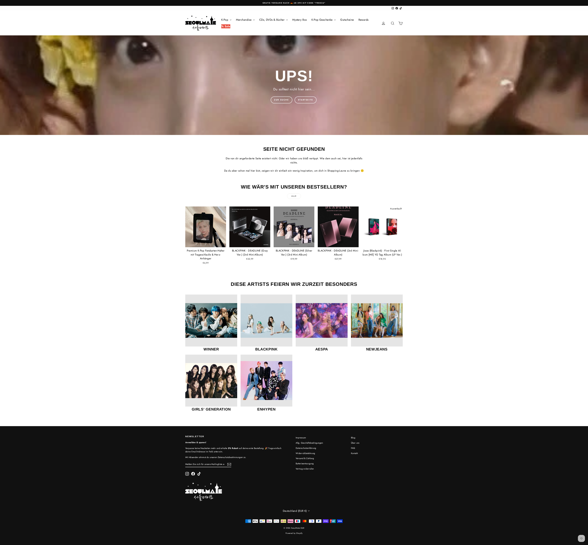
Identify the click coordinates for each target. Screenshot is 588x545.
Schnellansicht (205, 244)
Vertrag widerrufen (305, 468)
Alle (294, 196)
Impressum (301, 437)
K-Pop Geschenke (322, 20)
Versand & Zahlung (305, 458)
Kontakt (354, 453)
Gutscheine (347, 20)
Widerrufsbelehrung (305, 453)
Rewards (363, 20)
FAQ (353, 448)
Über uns (355, 442)
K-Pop (225, 20)
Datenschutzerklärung (306, 448)
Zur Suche (281, 99)
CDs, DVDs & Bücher (272, 20)
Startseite (305, 99)
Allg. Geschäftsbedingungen (309, 442)
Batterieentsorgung (305, 463)
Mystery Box (299, 20)
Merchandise (244, 20)
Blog (353, 437)
